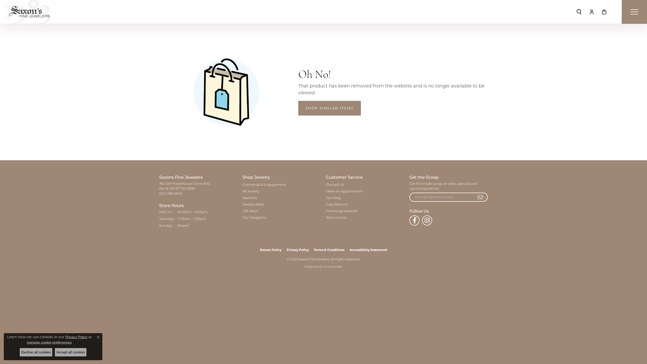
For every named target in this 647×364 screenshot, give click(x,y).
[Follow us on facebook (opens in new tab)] (414, 220)
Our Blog (333, 198)
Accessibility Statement (368, 250)
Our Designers (254, 217)
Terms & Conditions (329, 250)
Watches (250, 198)
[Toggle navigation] (634, 12)
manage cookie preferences (49, 342)
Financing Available (342, 211)
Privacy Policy (298, 250)
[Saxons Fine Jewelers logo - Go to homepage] (28, 12)
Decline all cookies (36, 352)
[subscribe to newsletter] (480, 197)
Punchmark (333, 267)
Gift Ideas (250, 211)
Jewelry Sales (253, 204)
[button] (579, 12)
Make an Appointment (344, 191)
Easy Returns (336, 204)
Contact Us (335, 185)
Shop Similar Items (330, 108)
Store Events (336, 217)
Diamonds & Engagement (264, 185)
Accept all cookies (70, 352)
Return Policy (271, 250)
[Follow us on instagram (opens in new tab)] (427, 220)
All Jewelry (251, 191)
